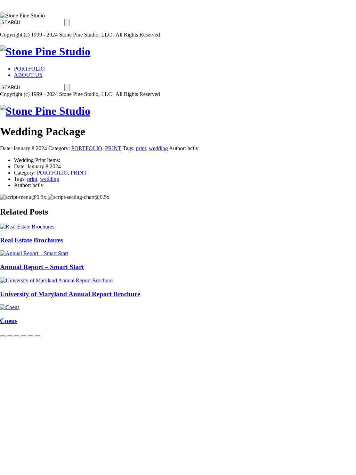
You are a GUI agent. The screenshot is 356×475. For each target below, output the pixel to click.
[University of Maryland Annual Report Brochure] (56, 280)
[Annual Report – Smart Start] (34, 253)
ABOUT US (28, 75)
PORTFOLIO (29, 69)
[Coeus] (9, 307)
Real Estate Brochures (31, 240)
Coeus (8, 320)
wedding (158, 148)
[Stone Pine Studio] (45, 51)
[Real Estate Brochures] (27, 227)
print (141, 148)
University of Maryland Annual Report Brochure (70, 294)
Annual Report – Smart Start (42, 267)
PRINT (113, 148)
